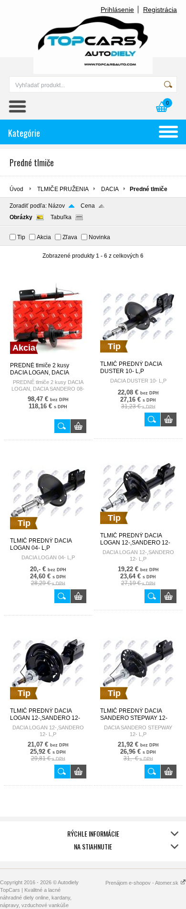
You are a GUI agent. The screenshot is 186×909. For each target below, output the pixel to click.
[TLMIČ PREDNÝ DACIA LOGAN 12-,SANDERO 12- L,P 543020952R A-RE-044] (48, 703)
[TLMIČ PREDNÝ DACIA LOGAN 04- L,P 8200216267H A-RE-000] (48, 533)
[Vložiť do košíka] (78, 426)
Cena (88, 205)
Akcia (44, 237)
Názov (56, 205)
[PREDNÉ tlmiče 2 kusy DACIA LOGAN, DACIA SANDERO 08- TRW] (48, 357)
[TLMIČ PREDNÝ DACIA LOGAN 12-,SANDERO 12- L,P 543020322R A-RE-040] (138, 528)
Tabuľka (61, 217)
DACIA (110, 189)
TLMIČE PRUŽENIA (63, 189)
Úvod (16, 189)
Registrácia (160, 9)
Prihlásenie (117, 9)
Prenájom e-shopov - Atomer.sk (142, 883)
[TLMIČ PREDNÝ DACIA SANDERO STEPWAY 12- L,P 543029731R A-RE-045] (138, 703)
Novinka (99, 237)
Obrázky (21, 217)
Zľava (69, 237)
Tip (21, 237)
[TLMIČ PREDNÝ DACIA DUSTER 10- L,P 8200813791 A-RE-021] (138, 356)
